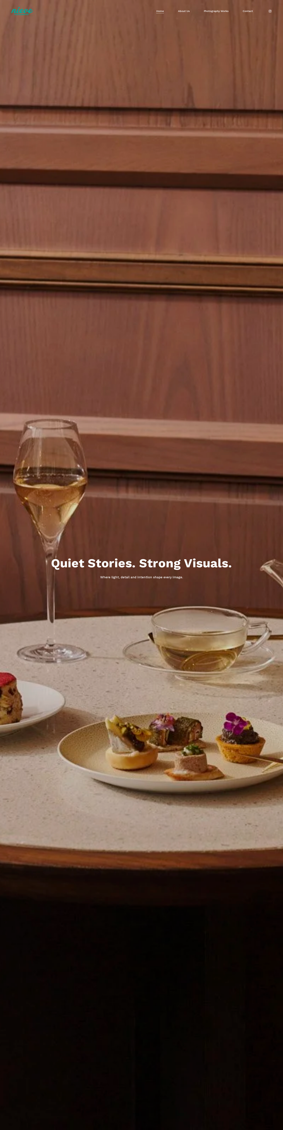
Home (160, 11)
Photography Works (216, 11)
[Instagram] (270, 11)
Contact (248, 11)
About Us (184, 11)
